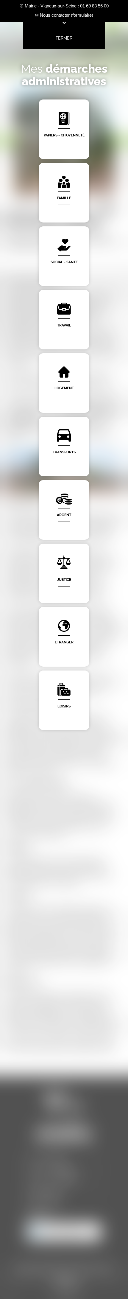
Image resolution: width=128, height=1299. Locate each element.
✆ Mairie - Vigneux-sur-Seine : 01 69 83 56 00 (64, 5)
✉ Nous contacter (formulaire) (64, 15)
